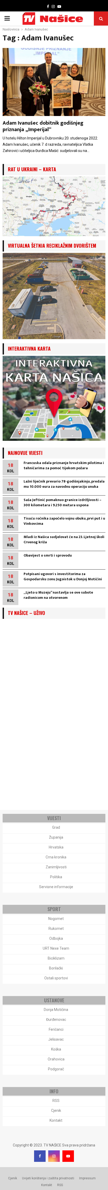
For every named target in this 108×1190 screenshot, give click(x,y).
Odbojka (56, 938)
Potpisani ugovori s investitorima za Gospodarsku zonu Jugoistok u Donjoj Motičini (63, 576)
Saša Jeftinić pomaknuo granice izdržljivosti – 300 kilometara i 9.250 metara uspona (62, 502)
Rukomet (56, 928)
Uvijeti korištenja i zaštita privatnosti (48, 1178)
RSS (56, 1101)
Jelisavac (56, 1039)
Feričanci (56, 1029)
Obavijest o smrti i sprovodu (48, 555)
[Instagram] (54, 1156)
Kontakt (56, 1120)
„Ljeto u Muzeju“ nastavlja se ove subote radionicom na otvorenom (58, 595)
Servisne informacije (56, 887)
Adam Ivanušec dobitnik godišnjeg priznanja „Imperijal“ (43, 126)
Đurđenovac (56, 1019)
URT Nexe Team (56, 948)
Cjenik (56, 1110)
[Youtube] (68, 1156)
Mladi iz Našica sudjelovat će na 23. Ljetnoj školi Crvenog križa (64, 539)
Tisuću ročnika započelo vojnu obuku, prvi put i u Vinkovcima (64, 521)
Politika (56, 877)
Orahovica (56, 1059)
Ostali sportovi (56, 978)
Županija (56, 837)
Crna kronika (56, 857)
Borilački (56, 968)
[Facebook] (40, 1156)
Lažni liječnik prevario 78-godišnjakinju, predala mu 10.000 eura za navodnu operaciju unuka (64, 484)
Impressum (87, 1178)
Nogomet (56, 919)
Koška (56, 1049)
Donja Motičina (56, 1010)
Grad (56, 827)
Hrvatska (56, 847)
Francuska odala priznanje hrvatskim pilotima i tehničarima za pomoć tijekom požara (64, 465)
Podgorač (56, 1069)
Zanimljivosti (56, 867)
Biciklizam (56, 958)
